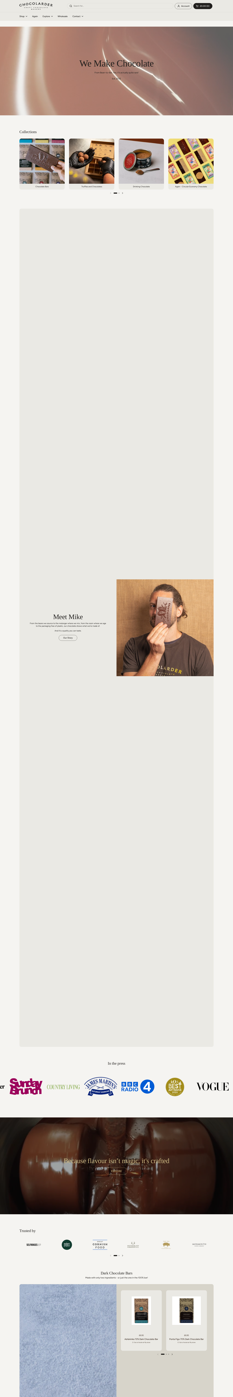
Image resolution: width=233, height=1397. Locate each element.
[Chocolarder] (35, 6)
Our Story (68, 637)
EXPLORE (116, 1171)
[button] (115, 193)
